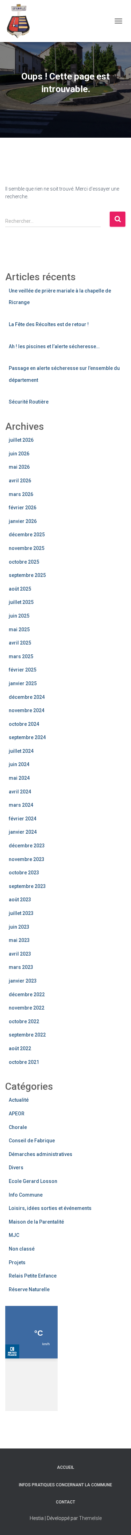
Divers (16, 1167)
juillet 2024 (21, 751)
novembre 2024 (26, 710)
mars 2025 (21, 656)
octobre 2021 (24, 1062)
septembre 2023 (27, 886)
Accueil (65, 1467)
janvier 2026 (23, 521)
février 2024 (22, 818)
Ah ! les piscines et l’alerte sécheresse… (54, 346)
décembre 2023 (27, 845)
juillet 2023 (21, 913)
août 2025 (20, 589)
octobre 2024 (24, 724)
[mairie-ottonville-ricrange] (22, 21)
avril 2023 (20, 954)
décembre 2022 (27, 994)
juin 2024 (19, 764)
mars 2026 (21, 494)
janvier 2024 (23, 832)
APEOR (16, 1113)
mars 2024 (21, 805)
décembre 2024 (27, 697)
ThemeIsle (90, 1518)
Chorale (18, 1127)
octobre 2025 (24, 562)
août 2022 (20, 1048)
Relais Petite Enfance (33, 1276)
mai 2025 (19, 629)
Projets (17, 1262)
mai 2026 (19, 467)
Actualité (19, 1100)
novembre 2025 (26, 548)
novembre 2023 (26, 859)
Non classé (22, 1249)
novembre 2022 (26, 1008)
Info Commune (26, 1195)
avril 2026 (20, 480)
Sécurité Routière (29, 402)
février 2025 (22, 670)
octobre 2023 (24, 872)
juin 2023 (19, 927)
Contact (65, 1502)
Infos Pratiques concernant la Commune (65, 1484)
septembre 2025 (27, 575)
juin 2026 (19, 453)
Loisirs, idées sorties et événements (50, 1208)
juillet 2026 (21, 440)
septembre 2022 (27, 1035)
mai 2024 (19, 778)
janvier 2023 (23, 981)
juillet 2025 (21, 602)
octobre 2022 (24, 1021)
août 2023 (20, 899)
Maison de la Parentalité (36, 1222)
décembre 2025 (27, 534)
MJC (14, 1235)
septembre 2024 (27, 737)
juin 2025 (19, 616)
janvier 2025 (23, 683)
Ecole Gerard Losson (33, 1181)
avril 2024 (20, 791)
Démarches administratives (40, 1154)
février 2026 (22, 507)
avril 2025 (20, 643)
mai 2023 (19, 940)
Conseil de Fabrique (32, 1140)
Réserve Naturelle (29, 1289)
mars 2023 (21, 967)
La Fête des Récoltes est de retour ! (49, 324)
